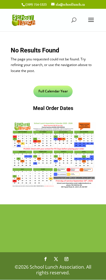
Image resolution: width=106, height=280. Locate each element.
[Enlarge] (88, 129)
